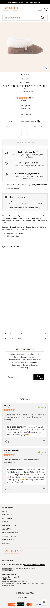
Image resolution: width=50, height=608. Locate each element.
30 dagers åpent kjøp (21, 176)
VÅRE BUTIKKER (7, 508)
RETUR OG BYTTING (9, 525)
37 (14, 127)
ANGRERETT (6, 543)
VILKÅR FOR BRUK (8, 540)
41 (42, 127)
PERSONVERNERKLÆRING (11, 533)
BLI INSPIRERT (7, 518)
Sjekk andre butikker (13, 189)
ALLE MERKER (7, 529)
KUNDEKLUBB (7, 515)
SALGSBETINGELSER (9, 536)
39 (28, 127)
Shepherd (24, 83)
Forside (24, 79)
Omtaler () (25, 100)
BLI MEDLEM (39, 377)
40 (35, 127)
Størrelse (23, 121)
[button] (25, 114)
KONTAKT (5, 511)
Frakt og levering (13, 333)
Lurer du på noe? (12, 338)
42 (24, 133)
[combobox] (25, 18)
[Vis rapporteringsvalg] (44, 441)
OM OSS (5, 522)
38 (21, 127)
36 (7, 127)
